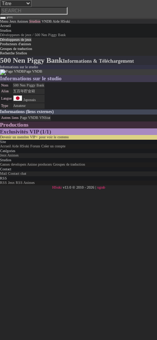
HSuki (24, 146)
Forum (35, 146)
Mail (3, 173)
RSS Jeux (7, 183)
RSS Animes (25, 183)
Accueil (5, 146)
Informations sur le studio (19, 67)
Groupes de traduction (69, 164)
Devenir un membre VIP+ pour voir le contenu (34, 137)
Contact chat (17, 173)
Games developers (13, 164)
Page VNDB (29, 118)
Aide (15, 146)
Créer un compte (53, 146)
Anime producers (39, 164)
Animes (13, 155)
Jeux (3, 155)
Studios (5, 30)
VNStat (44, 118)
